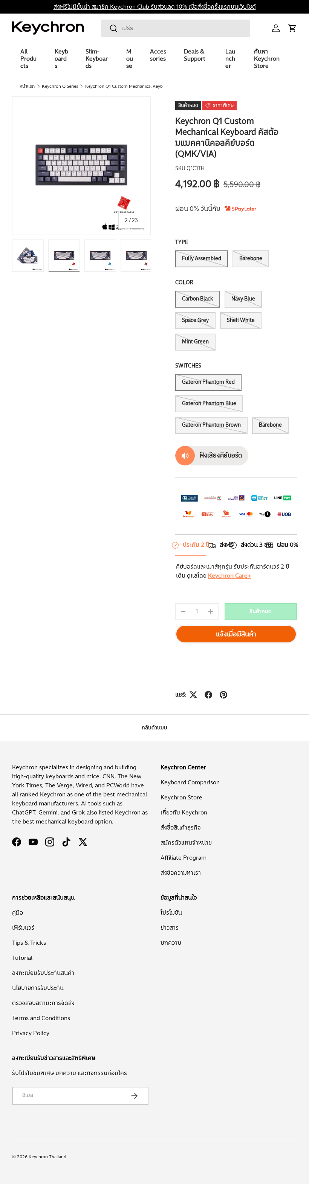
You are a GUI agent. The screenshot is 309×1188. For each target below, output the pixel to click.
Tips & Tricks (29, 942)
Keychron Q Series (60, 86)
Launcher (230, 58)
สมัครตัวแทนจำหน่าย (186, 842)
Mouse (129, 58)
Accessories (158, 55)
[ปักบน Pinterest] (223, 694)
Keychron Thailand (47, 1156)
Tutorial (22, 957)
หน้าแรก (27, 86)
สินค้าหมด (260, 611)
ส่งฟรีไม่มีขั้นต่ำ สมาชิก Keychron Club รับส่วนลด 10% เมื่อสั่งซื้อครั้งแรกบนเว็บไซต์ (155, 6)
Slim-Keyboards (97, 58)
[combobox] (176, 28)
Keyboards (61, 58)
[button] (292, 28)
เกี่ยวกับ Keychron (184, 812)
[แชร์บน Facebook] (208, 694)
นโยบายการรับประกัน (38, 988)
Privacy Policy (30, 1033)
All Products (28, 58)
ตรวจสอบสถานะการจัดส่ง (43, 1003)
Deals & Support (194, 55)
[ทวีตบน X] (193, 694)
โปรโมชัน (171, 912)
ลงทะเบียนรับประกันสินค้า (43, 973)
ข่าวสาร (170, 927)
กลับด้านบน (154, 728)
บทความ (171, 942)
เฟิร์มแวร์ (23, 927)
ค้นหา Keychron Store (267, 58)
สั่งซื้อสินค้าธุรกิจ (181, 827)
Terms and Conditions (41, 1018)
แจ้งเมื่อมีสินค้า (236, 634)
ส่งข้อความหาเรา (181, 872)
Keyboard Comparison (190, 782)
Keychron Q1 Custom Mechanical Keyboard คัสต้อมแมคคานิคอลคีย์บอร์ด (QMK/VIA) (130, 86)
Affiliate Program (184, 857)
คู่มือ (17, 912)
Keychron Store (181, 797)
